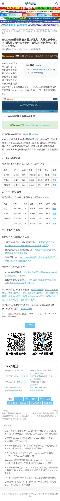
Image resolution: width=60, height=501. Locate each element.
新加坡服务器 (13, 403)
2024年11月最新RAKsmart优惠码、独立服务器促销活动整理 (30, 478)
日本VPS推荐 (12, 300)
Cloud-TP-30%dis (31, 134)
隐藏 (38, 65)
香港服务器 (48, 403)
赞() (31, 325)
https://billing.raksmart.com (38, 125)
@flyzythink (34, 385)
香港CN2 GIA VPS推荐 (33, 293)
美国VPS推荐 (14, 296)
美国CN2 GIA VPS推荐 (33, 296)
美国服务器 (24, 403)
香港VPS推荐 (14, 293)
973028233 (19, 371)
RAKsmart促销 (45, 399)
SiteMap (18, 494)
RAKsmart (6, 63)
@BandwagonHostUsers (13, 390)
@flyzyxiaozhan (22, 382)
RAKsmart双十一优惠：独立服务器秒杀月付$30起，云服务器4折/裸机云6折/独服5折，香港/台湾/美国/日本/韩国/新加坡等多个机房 (31, 470)
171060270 (24, 376)
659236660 (37, 379)
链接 (54, 175)
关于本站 (33, 494)
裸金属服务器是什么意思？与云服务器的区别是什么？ (45, 414)
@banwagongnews (36, 390)
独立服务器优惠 (24, 30)
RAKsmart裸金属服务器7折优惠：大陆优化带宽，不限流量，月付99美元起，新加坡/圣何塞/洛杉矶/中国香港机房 (30, 42)
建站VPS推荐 (37, 289)
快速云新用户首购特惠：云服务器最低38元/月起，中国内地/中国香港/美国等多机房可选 (15, 416)
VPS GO (30, 3)
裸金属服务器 (36, 403)
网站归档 (25, 494)
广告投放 (40, 494)
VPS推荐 (5, 49)
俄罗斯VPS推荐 (28, 300)
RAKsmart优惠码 (13, 134)
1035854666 (26, 308)
